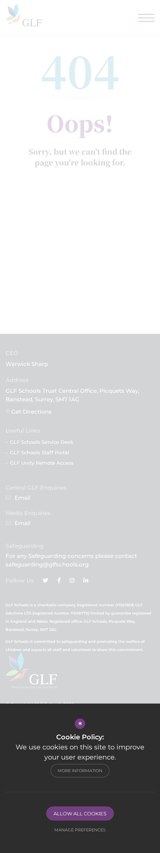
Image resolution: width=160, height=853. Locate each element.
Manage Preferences (80, 830)
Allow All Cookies (80, 813)
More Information (80, 770)
